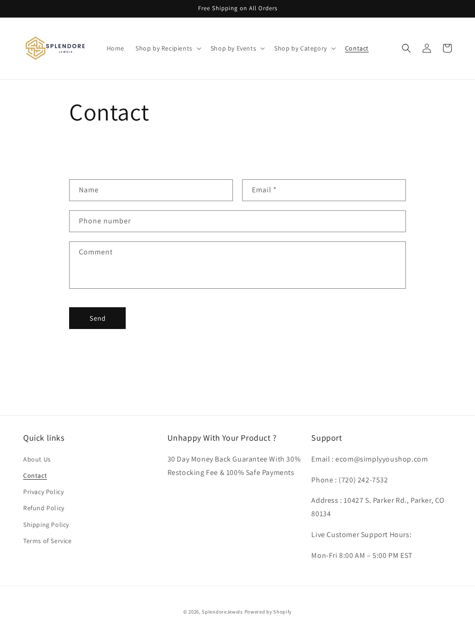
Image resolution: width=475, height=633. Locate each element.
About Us (37, 459)
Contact (35, 475)
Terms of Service (47, 541)
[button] (167, 48)
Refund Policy (43, 508)
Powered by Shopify (268, 611)
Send (98, 318)
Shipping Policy (46, 524)
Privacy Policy (43, 491)
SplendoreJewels (222, 611)
